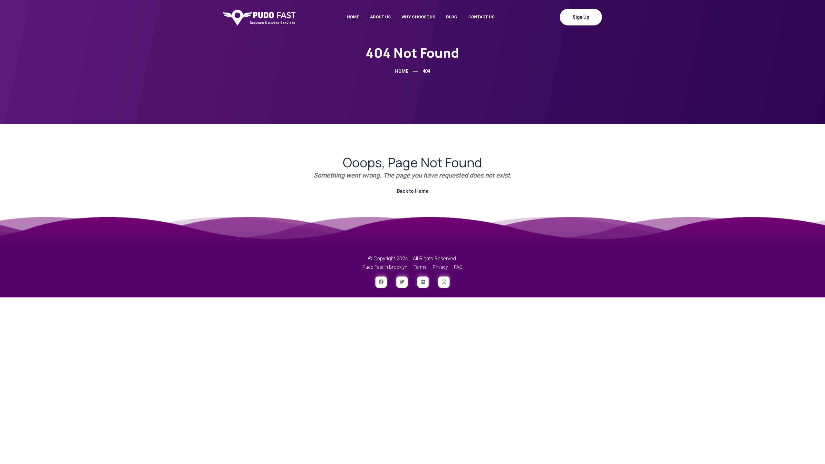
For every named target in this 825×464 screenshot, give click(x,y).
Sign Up (581, 17)
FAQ (458, 267)
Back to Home (413, 191)
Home (353, 17)
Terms (420, 267)
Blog (451, 17)
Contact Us (481, 17)
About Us (380, 17)
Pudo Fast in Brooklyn (385, 267)
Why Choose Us (418, 17)
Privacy (440, 267)
